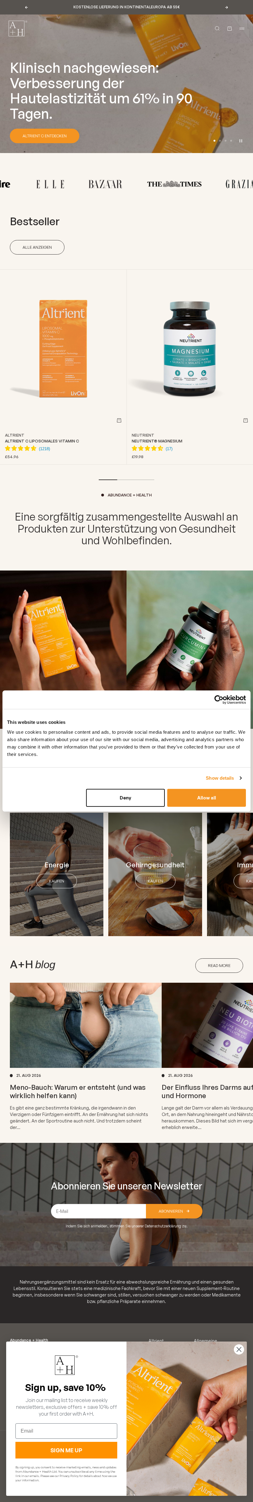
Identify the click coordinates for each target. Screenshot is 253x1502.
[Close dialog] (239, 1349)
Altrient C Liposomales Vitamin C (42, 440)
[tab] (35, 221)
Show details (220, 778)
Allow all (206, 797)
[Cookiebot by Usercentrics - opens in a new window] (219, 699)
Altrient (14, 435)
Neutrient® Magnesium (157, 440)
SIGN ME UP (66, 1450)
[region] (126, 84)
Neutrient (143, 435)
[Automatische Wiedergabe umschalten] (240, 140)
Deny (125, 797)
